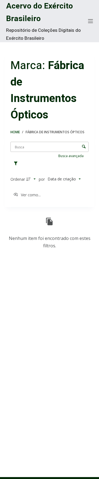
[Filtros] (17, 164)
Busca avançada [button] (71, 156)
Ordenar (17, 179)
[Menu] (90, 21)
